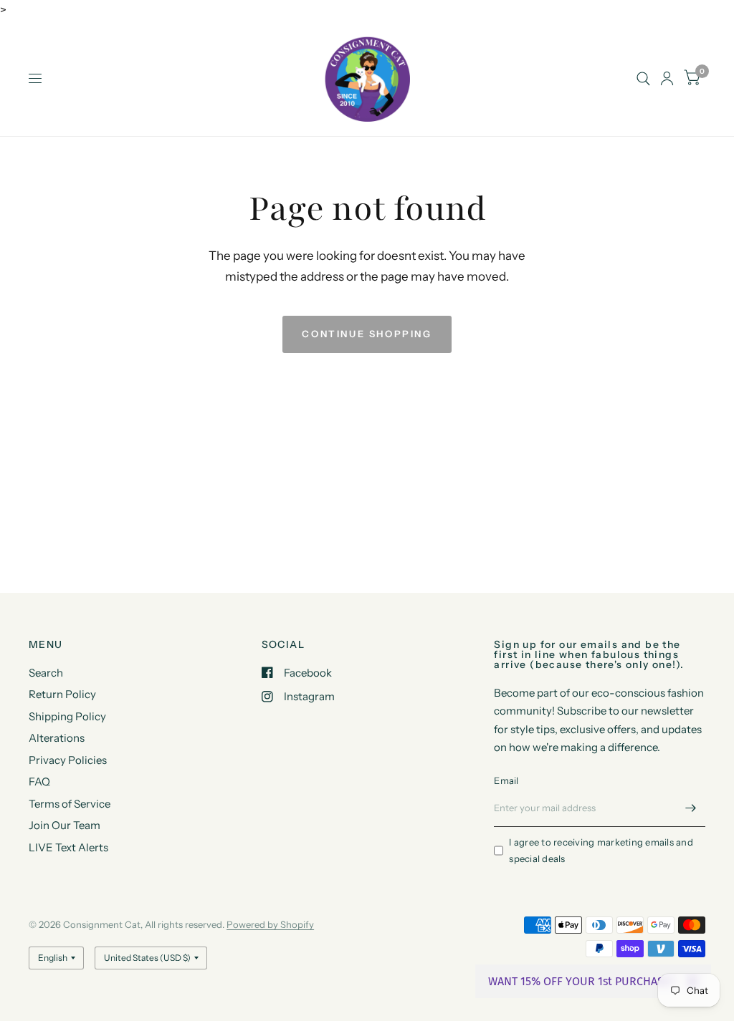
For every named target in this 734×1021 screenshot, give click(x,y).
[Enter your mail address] (691, 808)
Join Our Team (64, 825)
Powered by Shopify (270, 924)
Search (46, 672)
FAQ (39, 781)
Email (506, 780)
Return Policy (62, 694)
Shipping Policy (67, 716)
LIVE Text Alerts (68, 847)
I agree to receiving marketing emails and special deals (601, 850)
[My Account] (667, 78)
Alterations (57, 738)
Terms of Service (69, 803)
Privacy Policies (68, 760)
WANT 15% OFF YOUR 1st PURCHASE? (581, 981)
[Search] (643, 78)
